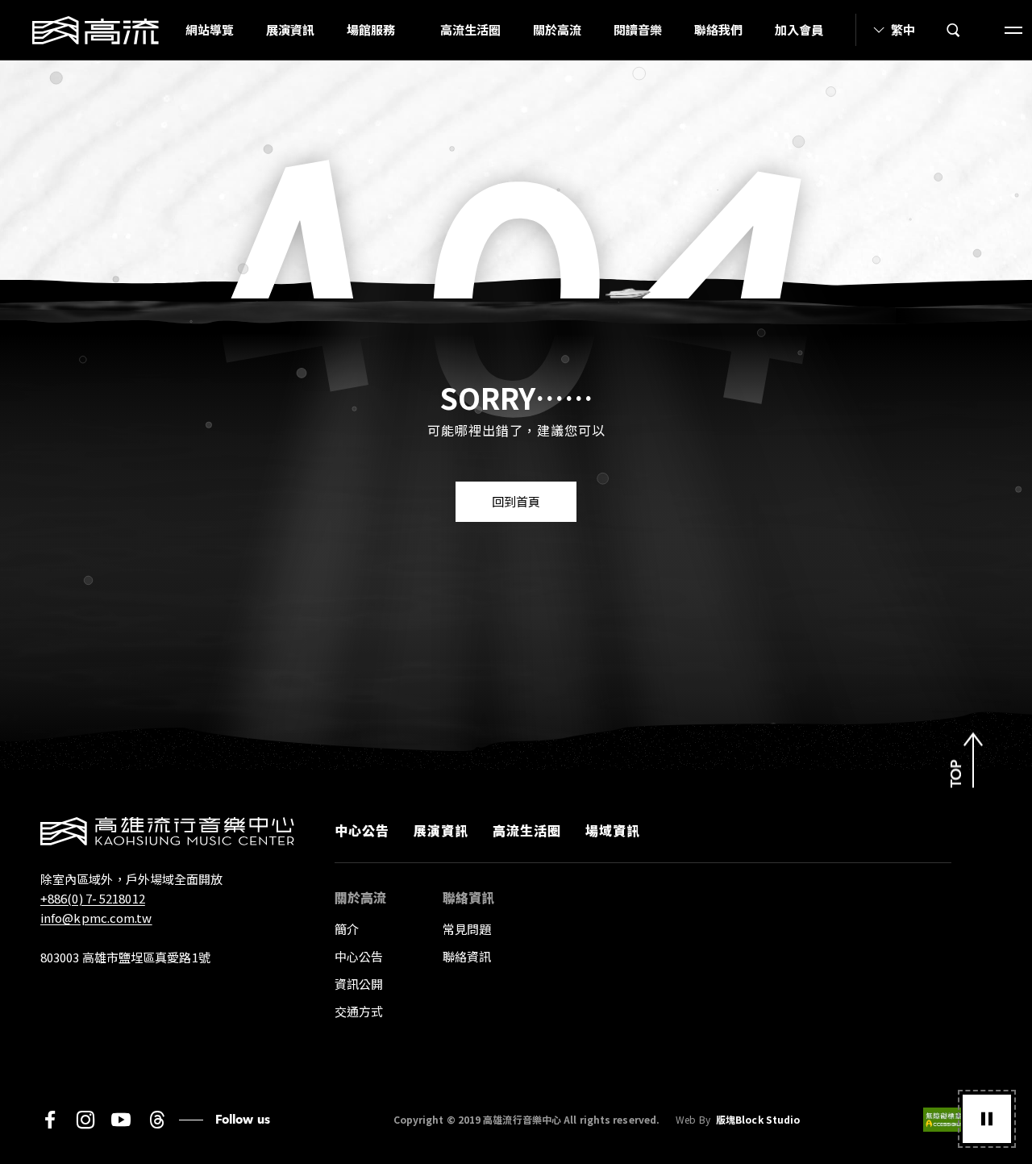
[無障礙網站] (957, 1120)
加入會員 (799, 29)
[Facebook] (50, 1119)
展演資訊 (290, 29)
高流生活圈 (470, 29)
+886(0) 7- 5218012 (92, 898)
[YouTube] (121, 1119)
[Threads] (157, 1119)
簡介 (347, 928)
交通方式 (359, 1011)
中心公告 (362, 830)
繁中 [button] (903, 29)
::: (164, 30)
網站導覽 (209, 29)
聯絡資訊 (467, 956)
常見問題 (467, 928)
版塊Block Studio (758, 1119)
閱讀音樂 (638, 29)
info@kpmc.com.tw (96, 917)
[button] (987, 1119)
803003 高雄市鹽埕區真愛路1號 (125, 957)
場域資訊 (612, 830)
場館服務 (371, 29)
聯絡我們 (718, 29)
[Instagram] (85, 1119)
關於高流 (557, 29)
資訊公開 (359, 983)
